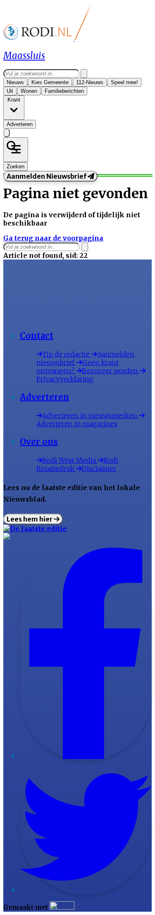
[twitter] (86, 890)
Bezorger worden (111, 370)
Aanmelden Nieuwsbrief (47, 176)
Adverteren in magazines (76, 424)
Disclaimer (99, 468)
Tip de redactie (66, 354)
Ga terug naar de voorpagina (53, 238)
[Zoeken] (84, 73)
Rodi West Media (70, 460)
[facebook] (86, 756)
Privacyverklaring (64, 379)
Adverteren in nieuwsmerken (90, 415)
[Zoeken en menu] (15, 149)
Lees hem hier (30, 519)
